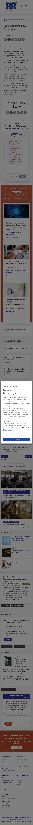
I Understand (16, 439)
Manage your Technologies (16, 435)
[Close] (30, 383)
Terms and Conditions (16, 417)
